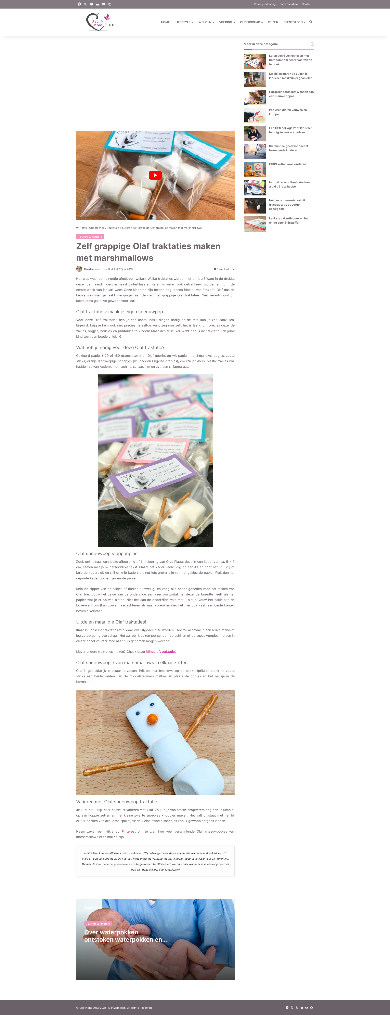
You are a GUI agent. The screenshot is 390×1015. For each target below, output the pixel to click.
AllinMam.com (91, 269)
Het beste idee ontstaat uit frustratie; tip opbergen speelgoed (287, 204)
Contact (307, 4)
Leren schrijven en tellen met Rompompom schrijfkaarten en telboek (290, 60)
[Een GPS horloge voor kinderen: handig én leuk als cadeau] (255, 133)
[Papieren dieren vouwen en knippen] (255, 115)
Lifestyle (183, 22)
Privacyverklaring (265, 4)
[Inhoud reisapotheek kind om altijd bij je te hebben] (255, 187)
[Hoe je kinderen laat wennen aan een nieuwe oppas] (255, 97)
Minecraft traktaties (161, 652)
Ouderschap (250, 22)
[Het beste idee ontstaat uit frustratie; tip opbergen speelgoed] (255, 206)
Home (165, 22)
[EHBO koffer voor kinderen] (255, 169)
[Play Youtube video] (155, 175)
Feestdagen (293, 22)
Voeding (225, 22)
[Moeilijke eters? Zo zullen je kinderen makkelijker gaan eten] (255, 79)
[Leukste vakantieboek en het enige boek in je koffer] (255, 224)
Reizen (273, 22)
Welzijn (204, 22)
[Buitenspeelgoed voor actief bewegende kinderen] (255, 151)
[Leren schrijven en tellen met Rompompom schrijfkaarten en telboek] (255, 61)
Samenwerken (289, 4)
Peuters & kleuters (118, 227)
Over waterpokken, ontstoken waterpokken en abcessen (123, 939)
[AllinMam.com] (96, 22)
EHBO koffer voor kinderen (287, 164)
